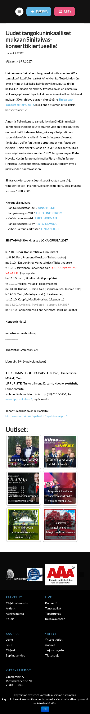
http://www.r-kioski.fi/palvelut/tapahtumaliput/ (36, 416)
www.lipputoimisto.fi (18, 399)
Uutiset (10, 53)
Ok (45, 709)
